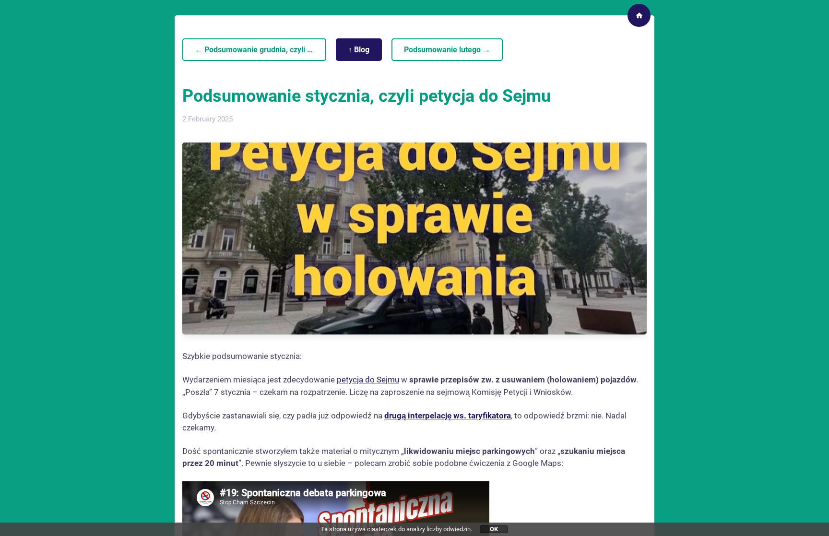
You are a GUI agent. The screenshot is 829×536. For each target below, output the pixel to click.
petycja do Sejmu (368, 379)
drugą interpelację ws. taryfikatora (447, 415)
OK (494, 529)
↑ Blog (358, 49)
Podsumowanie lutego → (447, 49)
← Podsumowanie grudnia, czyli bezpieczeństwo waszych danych (260, 49)
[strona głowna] (639, 15)
